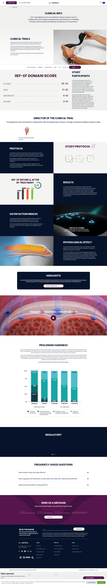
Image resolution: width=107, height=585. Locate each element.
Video (55, 67)
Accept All (101, 582)
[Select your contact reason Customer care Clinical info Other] (79, 512)
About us (38, 546)
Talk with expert (40, 551)
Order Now (11, 2)
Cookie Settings (91, 582)
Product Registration (77, 551)
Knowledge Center (40, 549)
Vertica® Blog (57, 551)
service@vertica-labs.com (24, 546)
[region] (53, 582)
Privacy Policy (75, 546)
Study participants (31, 67)
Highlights (40, 67)
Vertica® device (58, 546)
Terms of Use (75, 549)
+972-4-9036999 (22, 547)
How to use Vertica (58, 549)
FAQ (60, 67)
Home (10, 7)
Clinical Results (48, 67)
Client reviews (39, 554)
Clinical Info (57, 554)
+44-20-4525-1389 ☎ (24, 2)
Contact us (65, 67)
